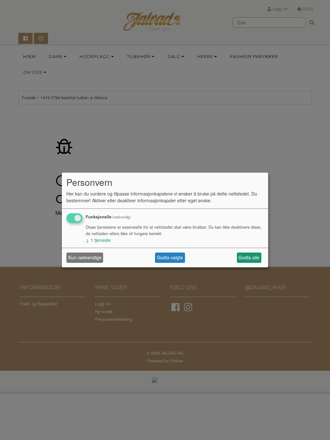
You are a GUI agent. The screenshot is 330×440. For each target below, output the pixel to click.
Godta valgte (170, 257)
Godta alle (248, 257)
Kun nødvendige (85, 257)
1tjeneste (98, 240)
